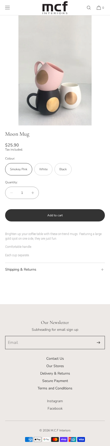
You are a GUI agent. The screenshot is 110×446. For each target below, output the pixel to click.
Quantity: (11, 182)
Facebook (55, 408)
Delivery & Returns (55, 373)
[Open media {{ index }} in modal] (55, 70)
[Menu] (11, 7)
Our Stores (55, 366)
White (43, 169)
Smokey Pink (18, 169)
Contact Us (55, 358)
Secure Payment (55, 380)
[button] (86, 7)
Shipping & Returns (20, 269)
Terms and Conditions (55, 388)
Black (63, 169)
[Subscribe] (98, 342)
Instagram (55, 401)
